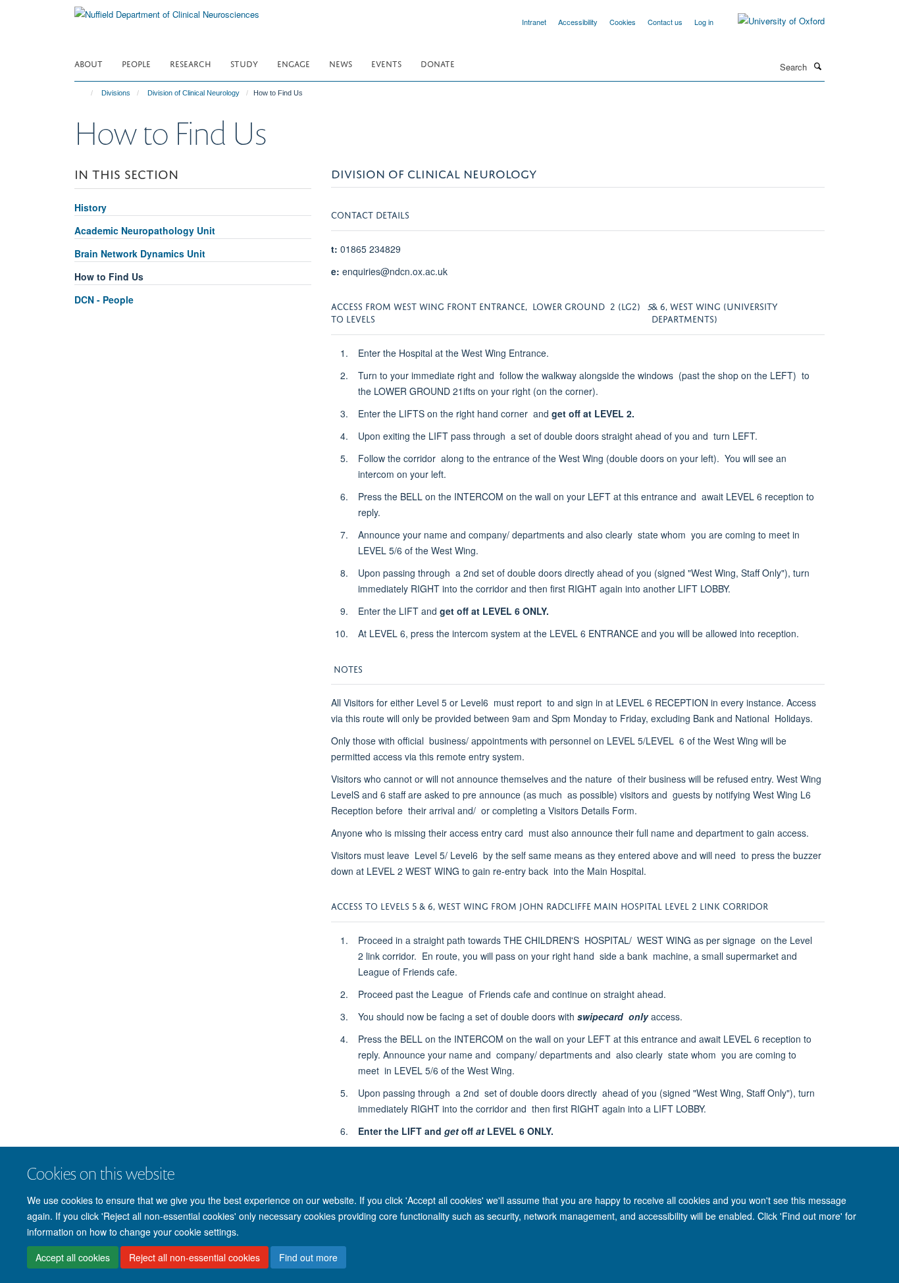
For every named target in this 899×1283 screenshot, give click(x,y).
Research (190, 63)
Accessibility (578, 21)
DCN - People (104, 299)
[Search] (817, 66)
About (88, 63)
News (340, 63)
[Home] (86, 93)
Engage (293, 63)
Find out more (308, 1257)
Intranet (534, 21)
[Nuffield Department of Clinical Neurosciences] (166, 9)
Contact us (665, 21)
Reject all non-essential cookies (194, 1257)
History (90, 207)
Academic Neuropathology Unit (144, 230)
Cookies (622, 21)
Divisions (115, 93)
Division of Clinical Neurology (193, 93)
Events (386, 63)
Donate (438, 63)
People (136, 63)
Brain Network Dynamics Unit (139, 253)
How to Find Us (108, 276)
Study (244, 63)
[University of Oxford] (771, 21)
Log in (703, 21)
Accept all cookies (73, 1257)
